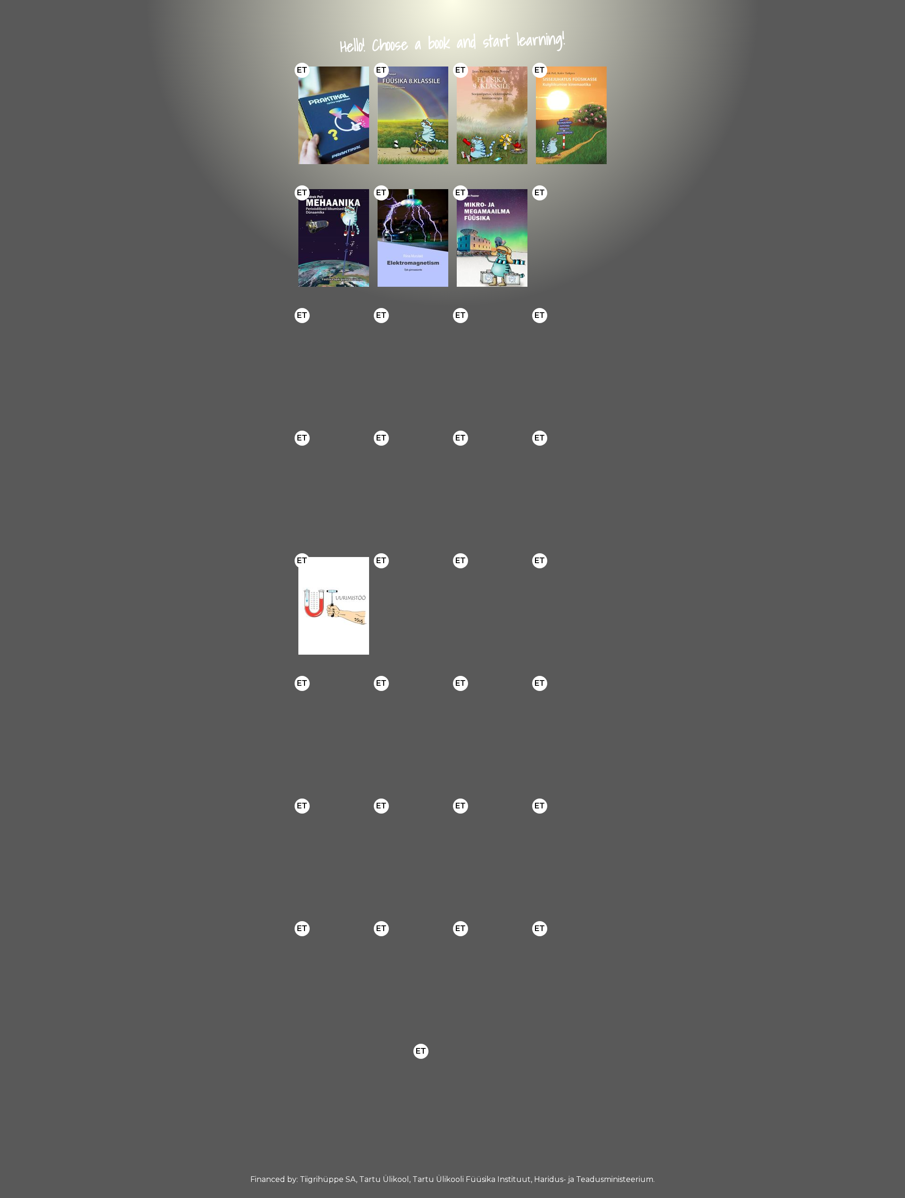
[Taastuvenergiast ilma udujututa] (413, 606)
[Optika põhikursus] (571, 360)
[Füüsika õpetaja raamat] (413, 483)
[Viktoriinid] (452, 1096)
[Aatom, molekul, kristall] (413, 851)
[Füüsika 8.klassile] (413, 115)
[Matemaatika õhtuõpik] (571, 606)
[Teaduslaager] (571, 974)
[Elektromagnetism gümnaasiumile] (413, 238)
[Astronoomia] (492, 360)
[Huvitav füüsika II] (571, 483)
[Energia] (571, 238)
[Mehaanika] (492, 851)
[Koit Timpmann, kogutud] (333, 851)
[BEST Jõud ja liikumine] (413, 360)
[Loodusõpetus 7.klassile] (413, 974)
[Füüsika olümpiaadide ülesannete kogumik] (333, 360)
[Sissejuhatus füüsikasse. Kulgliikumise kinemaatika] (571, 115)
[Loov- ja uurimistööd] (333, 606)
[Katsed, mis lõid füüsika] (413, 728)
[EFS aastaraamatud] (571, 728)
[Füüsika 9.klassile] (492, 115)
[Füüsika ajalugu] (333, 728)
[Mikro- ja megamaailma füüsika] (492, 238)
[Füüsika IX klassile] (492, 483)
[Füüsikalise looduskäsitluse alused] (333, 974)
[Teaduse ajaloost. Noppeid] (492, 728)
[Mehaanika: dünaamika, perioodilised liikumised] (333, 238)
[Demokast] (333, 115)
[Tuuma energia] (492, 974)
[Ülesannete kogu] (333, 483)
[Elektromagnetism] (571, 851)
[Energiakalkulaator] (492, 606)
